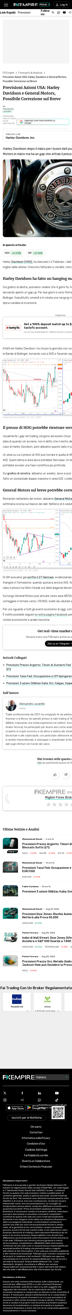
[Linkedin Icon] (44, 1093)
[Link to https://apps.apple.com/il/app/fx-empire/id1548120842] (15, 1108)
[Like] (55, 775)
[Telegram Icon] (27, 1100)
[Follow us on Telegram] (70, 12)
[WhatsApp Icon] (44, 1100)
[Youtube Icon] (62, 1093)
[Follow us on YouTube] (64, 12)
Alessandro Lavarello (32, 703)
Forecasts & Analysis (30, 72)
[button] (6, 4)
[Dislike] (66, 775)
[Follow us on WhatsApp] (59, 12)
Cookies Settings (36, 1149)
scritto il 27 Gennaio (40, 577)
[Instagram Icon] (10, 1100)
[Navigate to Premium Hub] (12, 851)
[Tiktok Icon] (62, 1100)
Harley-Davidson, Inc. (20, 137)
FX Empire (8, 72)
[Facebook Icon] (27, 1093)
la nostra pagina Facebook (51, 614)
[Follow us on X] (53, 12)
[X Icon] (10, 1093)
